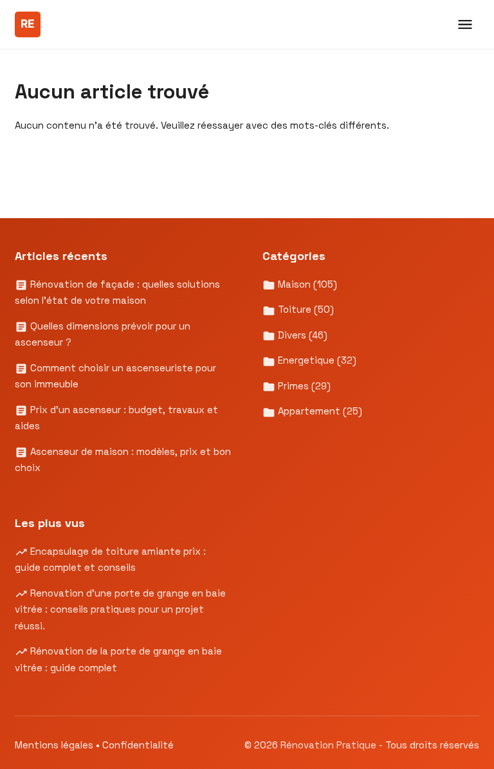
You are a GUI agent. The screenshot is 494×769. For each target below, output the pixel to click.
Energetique (315, 360)
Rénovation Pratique (329, 745)
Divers (301, 335)
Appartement (318, 411)
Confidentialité (138, 745)
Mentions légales (54, 745)
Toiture (304, 309)
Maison (306, 284)
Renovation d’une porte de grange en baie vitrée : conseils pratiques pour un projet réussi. (120, 609)
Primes (303, 386)
